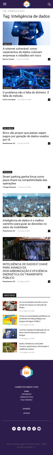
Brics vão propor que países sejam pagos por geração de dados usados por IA (26, 136)
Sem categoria (8, 128)
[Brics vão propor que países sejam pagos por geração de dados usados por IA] (26, 117)
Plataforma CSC (9, 143)
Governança (8, 88)
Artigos (26, 413)
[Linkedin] (29, 429)
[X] (34, 429)
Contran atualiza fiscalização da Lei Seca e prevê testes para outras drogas (34, 332)
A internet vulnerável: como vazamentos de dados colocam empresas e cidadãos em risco (22, 52)
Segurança (7, 44)
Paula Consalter (9, 99)
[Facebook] (14, 429)
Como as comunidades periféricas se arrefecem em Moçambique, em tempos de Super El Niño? (34, 318)
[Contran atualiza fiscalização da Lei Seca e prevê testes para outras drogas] (10, 334)
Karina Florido (8, 59)
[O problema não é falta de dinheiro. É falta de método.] (26, 77)
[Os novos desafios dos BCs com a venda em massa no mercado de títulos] (10, 306)
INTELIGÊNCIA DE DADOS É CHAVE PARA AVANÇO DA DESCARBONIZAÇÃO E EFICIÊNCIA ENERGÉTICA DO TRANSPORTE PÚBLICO (25, 271)
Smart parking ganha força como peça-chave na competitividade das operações (25, 180)
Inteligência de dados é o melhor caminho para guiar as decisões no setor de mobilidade (25, 224)
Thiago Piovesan (9, 187)
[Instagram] (24, 429)
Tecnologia (7, 216)
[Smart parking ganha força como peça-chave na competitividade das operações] (26, 161)
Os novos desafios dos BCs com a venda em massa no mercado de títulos (33, 305)
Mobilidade (7, 172)
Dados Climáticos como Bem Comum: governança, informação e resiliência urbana (34, 346)
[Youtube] (39, 429)
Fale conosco (26, 400)
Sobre (26, 391)
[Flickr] (19, 429)
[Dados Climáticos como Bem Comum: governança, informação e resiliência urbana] (10, 347)
